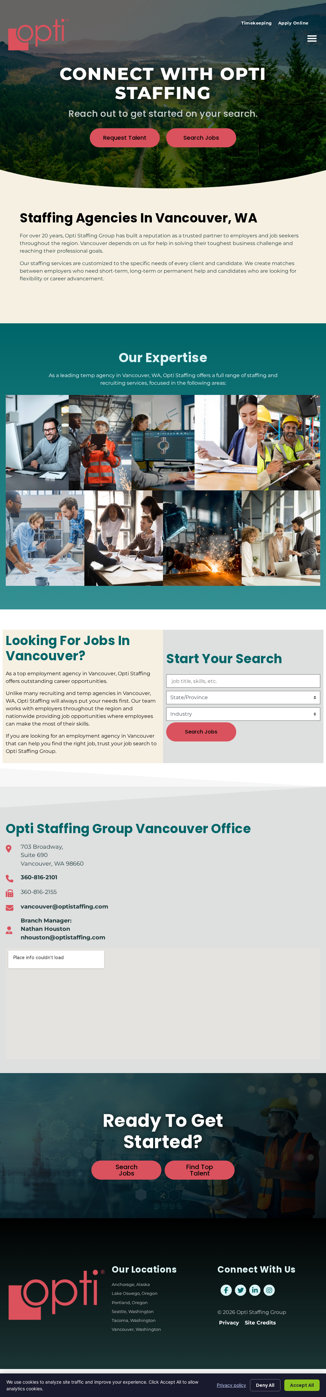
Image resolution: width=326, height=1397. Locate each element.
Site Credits (260, 1323)
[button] (312, 38)
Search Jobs (201, 731)
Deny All (265, 1385)
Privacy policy (231, 1385)
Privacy (229, 1323)
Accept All (302, 1385)
